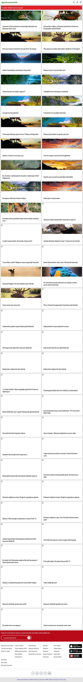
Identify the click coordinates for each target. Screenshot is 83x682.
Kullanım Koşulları (54, 679)
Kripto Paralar (47, 654)
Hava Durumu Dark (7, 645)
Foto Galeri (57, 645)
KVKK (46, 679)
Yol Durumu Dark (6, 648)
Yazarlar (56, 651)
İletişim (26, 679)
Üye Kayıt (4, 662)
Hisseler (45, 651)
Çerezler (41, 679)
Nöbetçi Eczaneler (21, 651)
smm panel (18, 657)
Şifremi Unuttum (6, 665)
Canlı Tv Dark (19, 645)
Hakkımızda (20, 679)
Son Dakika (18, 654)
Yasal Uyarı (63, 679)
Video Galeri (58, 648)
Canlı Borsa (32, 645)
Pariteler (46, 657)
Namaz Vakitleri (34, 648)
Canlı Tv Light (5, 651)
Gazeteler (57, 654)
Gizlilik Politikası (34, 679)
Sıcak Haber (58, 657)
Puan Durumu (33, 651)
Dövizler (45, 648)
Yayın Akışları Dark (21, 648)
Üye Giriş (4, 660)
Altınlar (45, 645)
